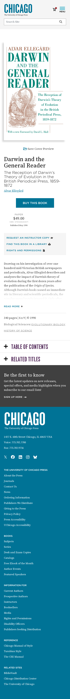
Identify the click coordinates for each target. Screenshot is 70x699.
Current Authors (13, 591)
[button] (14, 306)
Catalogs (9, 558)
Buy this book (38, 203)
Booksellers (11, 607)
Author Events (12, 569)
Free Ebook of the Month (18, 563)
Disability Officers (14, 624)
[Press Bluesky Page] (35, 457)
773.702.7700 (19, 442)
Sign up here (15, 396)
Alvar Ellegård (13, 191)
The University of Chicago (19, 684)
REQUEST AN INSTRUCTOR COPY (30, 237)
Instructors (10, 602)
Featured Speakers (15, 574)
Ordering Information (17, 497)
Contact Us (10, 486)
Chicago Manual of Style (18, 645)
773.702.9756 (16, 448)
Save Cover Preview (41, 149)
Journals (9, 481)
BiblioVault (10, 673)
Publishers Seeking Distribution (22, 629)
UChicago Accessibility (17, 525)
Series (7, 547)
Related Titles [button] (25, 359)
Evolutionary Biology (48, 324)
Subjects (9, 541)
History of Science (18, 330)
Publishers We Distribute (18, 503)
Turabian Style (12, 651)
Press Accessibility (14, 519)
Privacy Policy (12, 514)
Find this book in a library (29, 244)
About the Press (13, 475)
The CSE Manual (14, 656)
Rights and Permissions (26, 250)
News (7, 492)
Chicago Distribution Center (20, 678)
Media (7, 613)
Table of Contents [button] (29, 347)
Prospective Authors (16, 596)
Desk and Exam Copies (17, 552)
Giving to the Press (15, 508)
